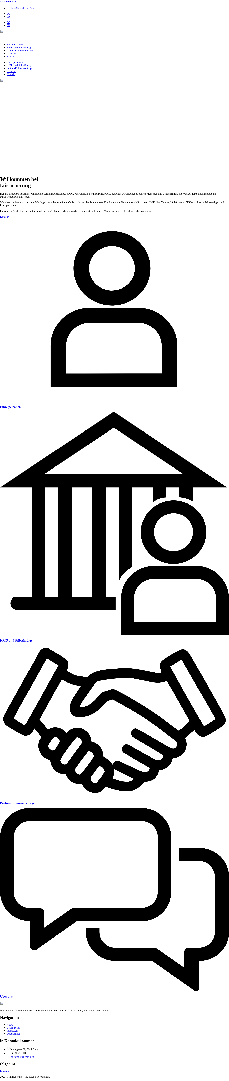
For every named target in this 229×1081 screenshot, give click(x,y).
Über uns (11, 53)
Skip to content (8, 1)
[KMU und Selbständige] (114, 634)
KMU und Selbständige (19, 47)
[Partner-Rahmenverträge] (114, 796)
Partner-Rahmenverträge (20, 50)
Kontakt (11, 56)
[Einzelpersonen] (114, 400)
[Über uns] (114, 990)
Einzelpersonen (15, 44)
